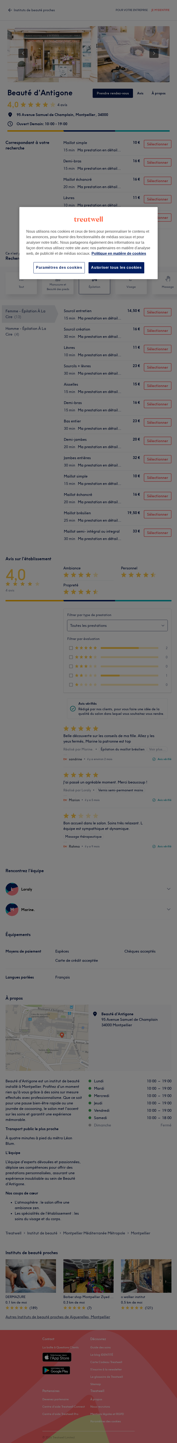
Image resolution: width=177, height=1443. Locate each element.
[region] (88, 243)
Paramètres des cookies (59, 268)
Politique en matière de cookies (118, 254)
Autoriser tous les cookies (116, 268)
